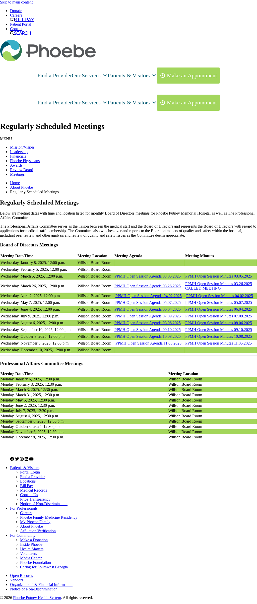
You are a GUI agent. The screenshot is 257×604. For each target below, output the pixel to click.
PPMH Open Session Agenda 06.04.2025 (147, 309)
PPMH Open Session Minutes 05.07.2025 (218, 302)
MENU (6, 139)
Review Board (21, 170)
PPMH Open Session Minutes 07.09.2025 (218, 316)
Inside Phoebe (31, 544)
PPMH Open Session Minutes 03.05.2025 (218, 276)
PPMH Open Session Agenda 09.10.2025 (147, 329)
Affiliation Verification (38, 531)
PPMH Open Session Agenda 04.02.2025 (148, 296)
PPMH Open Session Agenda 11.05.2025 (148, 343)
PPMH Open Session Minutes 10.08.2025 (218, 336)
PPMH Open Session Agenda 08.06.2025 (147, 323)
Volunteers (28, 553)
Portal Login (30, 472)
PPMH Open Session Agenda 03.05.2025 (147, 276)
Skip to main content (16, 2)
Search (22, 33)
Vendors (16, 580)
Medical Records (33, 490)
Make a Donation (34, 540)
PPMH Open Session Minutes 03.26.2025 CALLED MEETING (218, 286)
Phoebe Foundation (35, 562)
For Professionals (23, 508)
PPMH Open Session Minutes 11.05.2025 (218, 343)
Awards (16, 165)
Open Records (21, 575)
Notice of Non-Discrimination (44, 504)
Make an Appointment (192, 75)
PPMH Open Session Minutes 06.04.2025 (218, 309)
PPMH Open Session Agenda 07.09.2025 (147, 316)
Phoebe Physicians (25, 161)
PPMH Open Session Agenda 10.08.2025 (147, 336)
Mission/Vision (22, 147)
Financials (18, 156)
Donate (16, 11)
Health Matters (31, 549)
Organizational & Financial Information (41, 584)
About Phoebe (21, 187)
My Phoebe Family (35, 522)
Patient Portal (20, 24)
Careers (16, 15)
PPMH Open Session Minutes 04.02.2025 (219, 296)
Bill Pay (24, 20)
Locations (28, 481)
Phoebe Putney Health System (37, 597)
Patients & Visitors (129, 75)
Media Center (31, 558)
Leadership (19, 152)
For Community (22, 535)
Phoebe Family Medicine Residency (48, 517)
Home (15, 183)
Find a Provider (54, 75)
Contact (16, 29)
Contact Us (29, 495)
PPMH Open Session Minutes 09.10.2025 (218, 329)
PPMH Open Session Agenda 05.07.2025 (147, 302)
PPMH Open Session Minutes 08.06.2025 (218, 323)
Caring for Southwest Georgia (44, 567)
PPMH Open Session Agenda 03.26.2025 (147, 286)
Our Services (86, 75)
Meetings (17, 174)
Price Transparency (35, 499)
